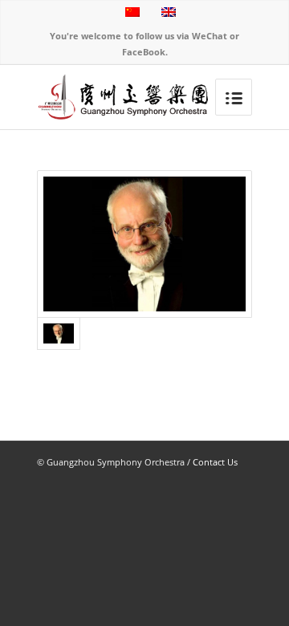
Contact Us (215, 462)
